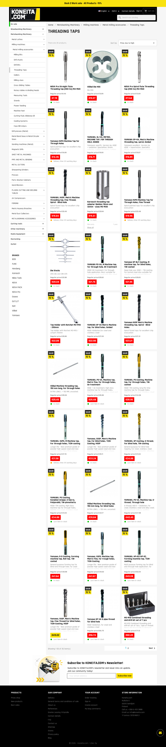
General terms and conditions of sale (63, 701)
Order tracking (90, 697)
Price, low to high (137, 43)
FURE (14, 264)
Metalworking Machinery (21, 34)
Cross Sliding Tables (22, 85)
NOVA (14, 282)
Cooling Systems (21, 121)
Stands (17, 100)
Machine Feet (19, 110)
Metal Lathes (17, 39)
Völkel (14, 310)
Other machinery (18, 229)
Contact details (128, 11)
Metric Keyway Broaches (22, 208)
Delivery (51, 697)
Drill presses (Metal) (20, 131)
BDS (14, 259)
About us (52, 705)
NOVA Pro (16, 292)
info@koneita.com (137, 712)
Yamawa (16, 315)
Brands (15, 255)
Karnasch (16, 273)
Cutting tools (16, 223)
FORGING (15, 203)
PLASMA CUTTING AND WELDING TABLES (24, 191)
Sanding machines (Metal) (22, 144)
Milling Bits (18, 54)
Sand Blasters (17, 185)
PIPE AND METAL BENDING (22, 159)
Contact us (52, 723)
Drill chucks (18, 59)
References (52, 708)
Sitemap (51, 727)
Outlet (13, 244)
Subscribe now (124, 675)
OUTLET (15, 301)
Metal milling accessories (23, 49)
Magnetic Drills (17, 149)
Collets (16, 75)
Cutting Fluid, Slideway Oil (24, 115)
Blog (49, 738)
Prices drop (15, 697)
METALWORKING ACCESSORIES (24, 218)
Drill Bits (17, 65)
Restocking (15, 239)
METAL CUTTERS (18, 164)
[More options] (160, 732)
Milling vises (18, 80)
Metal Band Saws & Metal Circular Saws (25, 137)
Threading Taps (20, 70)
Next (152, 648)
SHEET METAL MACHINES (21, 154)
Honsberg (16, 268)
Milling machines (18, 44)
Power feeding (20, 105)
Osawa (15, 296)
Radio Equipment (18, 234)
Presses (15, 175)
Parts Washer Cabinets (21, 180)
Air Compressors (18, 198)
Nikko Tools (17, 278)
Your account (92, 692)
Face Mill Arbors (20, 126)
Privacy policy (53, 734)
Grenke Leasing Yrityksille (58, 712)
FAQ (49, 719)
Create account (91, 705)
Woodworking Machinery (21, 29)
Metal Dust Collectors (20, 213)
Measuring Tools (20, 95)
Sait (14, 306)
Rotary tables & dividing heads (26, 90)
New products (16, 701)
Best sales (15, 705)
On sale (14, 24)
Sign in (139, 11)
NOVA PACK (17, 287)
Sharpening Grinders (20, 169)
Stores (50, 730)
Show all (90, 227)
